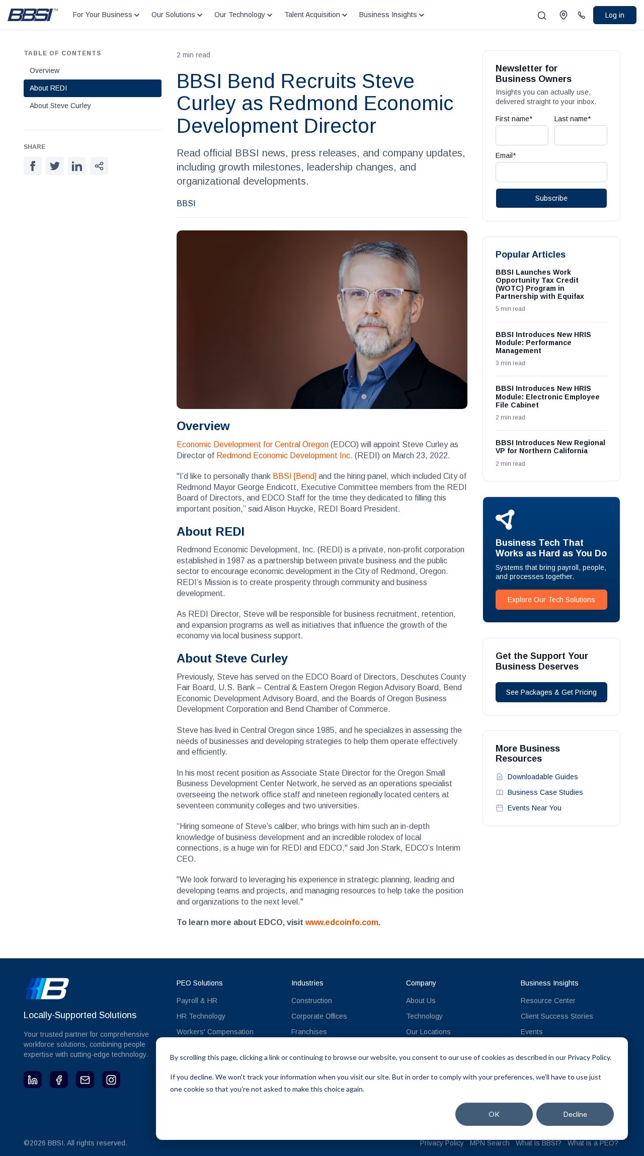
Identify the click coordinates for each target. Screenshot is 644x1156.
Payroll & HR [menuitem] (197, 1001)
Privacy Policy (442, 1143)
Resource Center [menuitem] (548, 1001)
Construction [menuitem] (311, 1001)
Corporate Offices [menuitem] (319, 1016)
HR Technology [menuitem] (201, 1016)
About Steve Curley (60, 106)
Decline (575, 1114)
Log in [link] (614, 15)
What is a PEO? (593, 1143)
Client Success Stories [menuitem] (557, 1016)
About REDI (48, 88)
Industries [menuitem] (307, 983)
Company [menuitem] (421, 983)
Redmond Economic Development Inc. (284, 455)
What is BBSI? (538, 1143)
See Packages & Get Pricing (551, 692)
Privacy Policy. (589, 1057)
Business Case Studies (545, 792)
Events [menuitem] (532, 1032)
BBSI (186, 203)
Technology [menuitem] (424, 1016)
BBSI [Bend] (294, 476)
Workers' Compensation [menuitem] (215, 1032)
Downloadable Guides (543, 777)
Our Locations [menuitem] (428, 1032)
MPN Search (490, 1143)
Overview (44, 70)
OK (494, 1114)
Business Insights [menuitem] (550, 983)
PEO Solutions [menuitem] (200, 983)
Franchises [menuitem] (309, 1032)
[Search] (542, 15)
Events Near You (534, 808)
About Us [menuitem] (421, 1001)
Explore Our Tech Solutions (551, 600)
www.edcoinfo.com (341, 922)
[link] (33, 14)
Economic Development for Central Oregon (253, 444)
